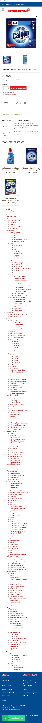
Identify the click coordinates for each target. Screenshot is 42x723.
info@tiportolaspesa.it (13, 710)
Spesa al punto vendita (30, 683)
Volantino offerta (28, 685)
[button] (37, 16)
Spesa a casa (27, 680)
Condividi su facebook (12, 103)
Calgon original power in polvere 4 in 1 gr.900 (31, 169)
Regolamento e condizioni (8, 4)
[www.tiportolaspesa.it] (19, 10)
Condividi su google (21, 103)
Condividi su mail (29, 103)
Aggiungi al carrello (18, 88)
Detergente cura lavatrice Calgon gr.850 (10, 199)
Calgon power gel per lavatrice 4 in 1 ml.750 (10, 169)
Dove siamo (5, 680)
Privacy (18, 4)
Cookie (23, 4)
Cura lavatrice (12, 95)
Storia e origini (6, 685)
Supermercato (27, 678)
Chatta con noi (17, 718)
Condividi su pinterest (25, 103)
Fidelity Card (6, 695)
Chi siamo (5, 678)
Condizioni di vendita (8, 693)
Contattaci (26, 695)
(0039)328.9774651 (10, 708)
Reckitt (16, 135)
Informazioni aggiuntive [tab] (12, 114)
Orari (3, 683)
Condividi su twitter (16, 103)
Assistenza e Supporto (30, 693)
